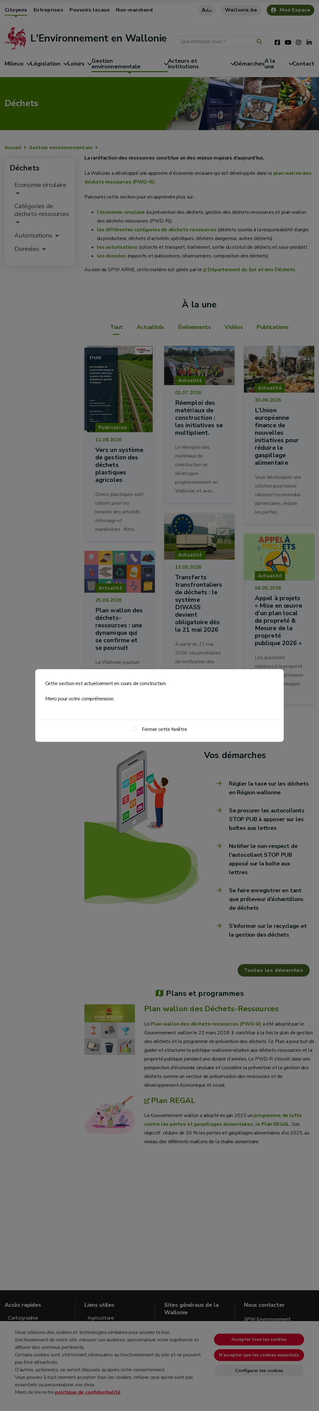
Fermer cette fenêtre (164, 729)
